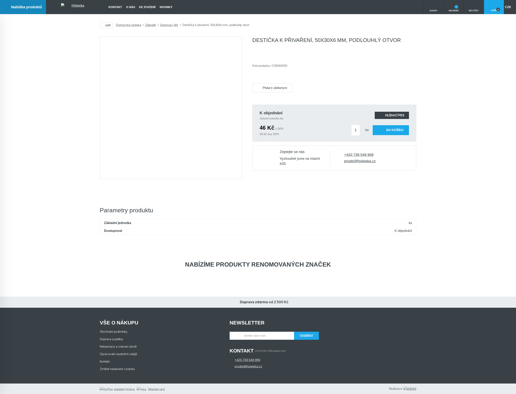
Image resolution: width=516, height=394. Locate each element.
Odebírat (306, 335)
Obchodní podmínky (113, 332)
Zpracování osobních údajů (118, 354)
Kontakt (115, 7)
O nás (130, 7)
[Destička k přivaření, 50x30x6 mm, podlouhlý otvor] (171, 107)
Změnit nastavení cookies (117, 369)
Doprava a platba (111, 339)
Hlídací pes (394, 115)
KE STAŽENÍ (147, 7)
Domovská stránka (128, 25)
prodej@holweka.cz (360, 161)
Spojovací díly (169, 25)
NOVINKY (166, 7)
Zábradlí (150, 25)
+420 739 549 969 (358, 155)
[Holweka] (76, 7)
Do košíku (395, 130)
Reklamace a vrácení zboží (118, 346)
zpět (108, 25)
